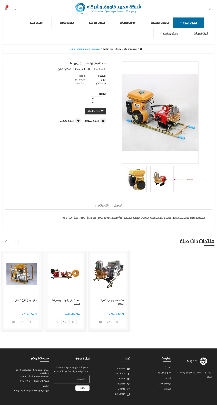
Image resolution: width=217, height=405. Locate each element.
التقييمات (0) (102, 205)
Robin (82, 76)
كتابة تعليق (63, 69)
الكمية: (102, 94)
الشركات (167, 389)
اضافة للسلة (93, 111)
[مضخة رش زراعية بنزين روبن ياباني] (137, 179)
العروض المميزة (164, 372)
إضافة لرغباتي (67, 121)
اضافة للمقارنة (91, 121)
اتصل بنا (168, 378)
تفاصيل (118, 205)
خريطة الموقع (165, 383)
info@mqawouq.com (24, 390)
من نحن (168, 367)
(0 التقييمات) (81, 69)
